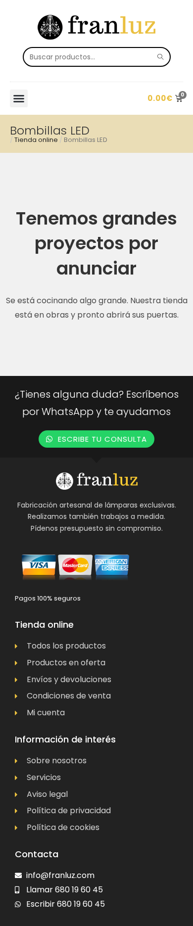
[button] (19, 98)
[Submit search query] (161, 57)
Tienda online (36, 139)
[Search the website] (97, 56)
